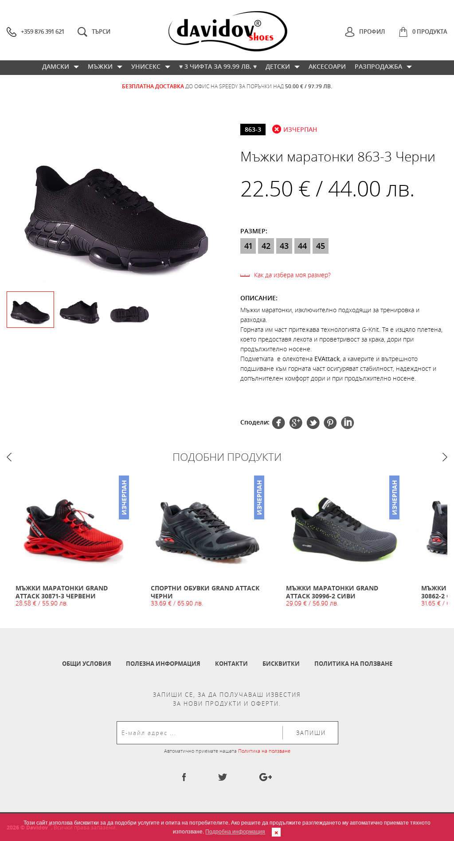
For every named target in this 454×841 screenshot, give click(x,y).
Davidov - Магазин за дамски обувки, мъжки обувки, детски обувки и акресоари (227, 31)
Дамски (55, 66)
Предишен (9, 457)
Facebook (278, 422)
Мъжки (100, 66)
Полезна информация (163, 664)
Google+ (330, 422)
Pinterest (313, 422)
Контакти (231, 664)
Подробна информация (235, 831)
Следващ (444, 457)
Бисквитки (281, 664)
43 (284, 245)
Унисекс (145, 66)
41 (248, 245)
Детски (278, 66)
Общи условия (86, 664)
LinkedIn (347, 422)
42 (266, 245)
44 (302, 245)
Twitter (295, 422)
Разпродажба (378, 66)
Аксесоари (327, 66)
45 (320, 245)
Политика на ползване (353, 664)
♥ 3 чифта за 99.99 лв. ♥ (218, 66)
